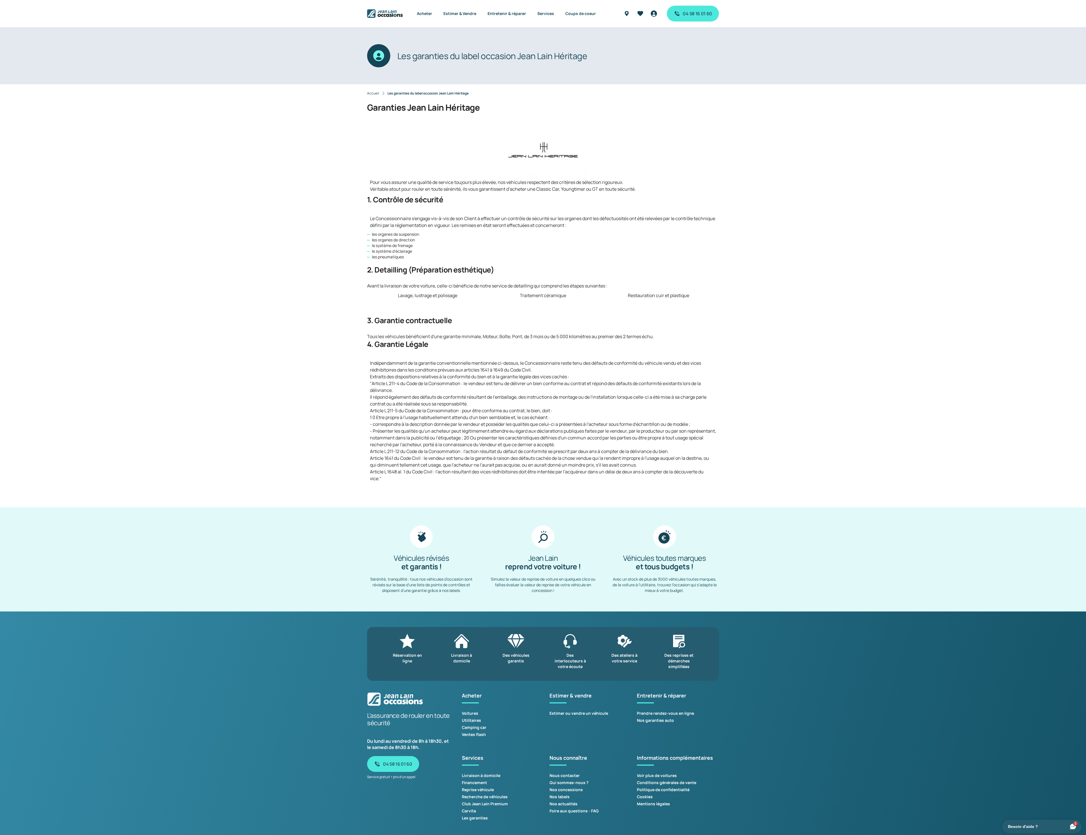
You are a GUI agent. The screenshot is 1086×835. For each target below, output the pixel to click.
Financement (474, 782)
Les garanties (475, 818)
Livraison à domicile (481, 775)
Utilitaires (471, 720)
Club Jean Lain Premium (485, 803)
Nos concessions (566, 789)
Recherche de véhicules (485, 796)
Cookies (645, 796)
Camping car (474, 727)
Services (545, 13)
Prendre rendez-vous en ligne (665, 713)
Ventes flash (474, 734)
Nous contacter (565, 775)
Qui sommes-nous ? (569, 782)
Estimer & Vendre (459, 13)
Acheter (424, 13)
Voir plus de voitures (657, 775)
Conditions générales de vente (666, 782)
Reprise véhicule (478, 789)
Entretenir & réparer (507, 13)
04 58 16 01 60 (697, 13)
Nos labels (560, 796)
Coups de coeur (580, 13)
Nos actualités (564, 803)
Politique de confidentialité (663, 789)
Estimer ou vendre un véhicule (579, 713)
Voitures (470, 713)
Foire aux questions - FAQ (574, 810)
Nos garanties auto (655, 720)
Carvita (469, 810)
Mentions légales (653, 803)
